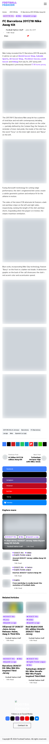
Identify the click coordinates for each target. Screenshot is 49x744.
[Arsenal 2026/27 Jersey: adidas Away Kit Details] (6, 556)
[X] (24, 474)
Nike (11, 433)
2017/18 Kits (14, 12)
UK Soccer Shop (16, 59)
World (21, 56)
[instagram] (17, 718)
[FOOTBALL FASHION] (9, 3)
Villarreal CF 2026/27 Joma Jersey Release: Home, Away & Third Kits (12, 630)
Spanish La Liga (20, 433)
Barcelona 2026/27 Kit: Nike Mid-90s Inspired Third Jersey (11, 669)
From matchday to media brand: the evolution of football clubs (27, 584)
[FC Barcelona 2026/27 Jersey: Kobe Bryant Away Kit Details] (24, 531)
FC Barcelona (35, 430)
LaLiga (5, 433)
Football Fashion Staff (14, 30)
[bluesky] (37, 718)
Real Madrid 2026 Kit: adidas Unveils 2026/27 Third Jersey (35, 630)
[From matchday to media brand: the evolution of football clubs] (6, 583)
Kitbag (15, 62)
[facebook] (7, 718)
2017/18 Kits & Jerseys (11, 430)
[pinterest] (22, 718)
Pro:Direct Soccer (32, 59)
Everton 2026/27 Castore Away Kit (27, 573)
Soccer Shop (29, 56)
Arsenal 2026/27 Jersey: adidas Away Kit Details (29, 559)
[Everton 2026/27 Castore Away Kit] (6, 571)
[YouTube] (27, 718)
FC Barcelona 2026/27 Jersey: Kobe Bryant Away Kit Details (24, 542)
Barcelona (25, 430)
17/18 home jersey (39, 64)
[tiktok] (32, 718)
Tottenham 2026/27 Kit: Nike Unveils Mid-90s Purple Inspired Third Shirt (35, 672)
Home (4, 12)
